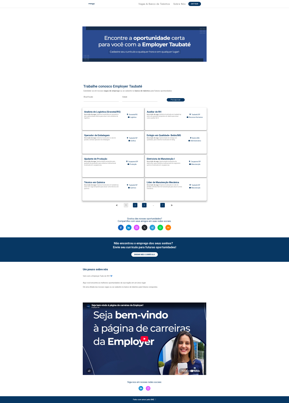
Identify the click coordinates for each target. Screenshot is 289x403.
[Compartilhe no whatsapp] (160, 227)
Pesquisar (176, 100)
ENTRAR (194, 4)
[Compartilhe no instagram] (136, 227)
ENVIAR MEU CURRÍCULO (144, 254)
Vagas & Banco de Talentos (154, 4)
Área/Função (88, 97)
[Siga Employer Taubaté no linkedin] (141, 388)
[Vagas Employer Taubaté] (92, 4)
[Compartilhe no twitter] (144, 227)
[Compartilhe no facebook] (121, 227)
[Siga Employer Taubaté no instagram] (148, 388)
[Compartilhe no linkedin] (129, 227)
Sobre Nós (179, 4)
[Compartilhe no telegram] (152, 227)
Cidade (124, 97)
